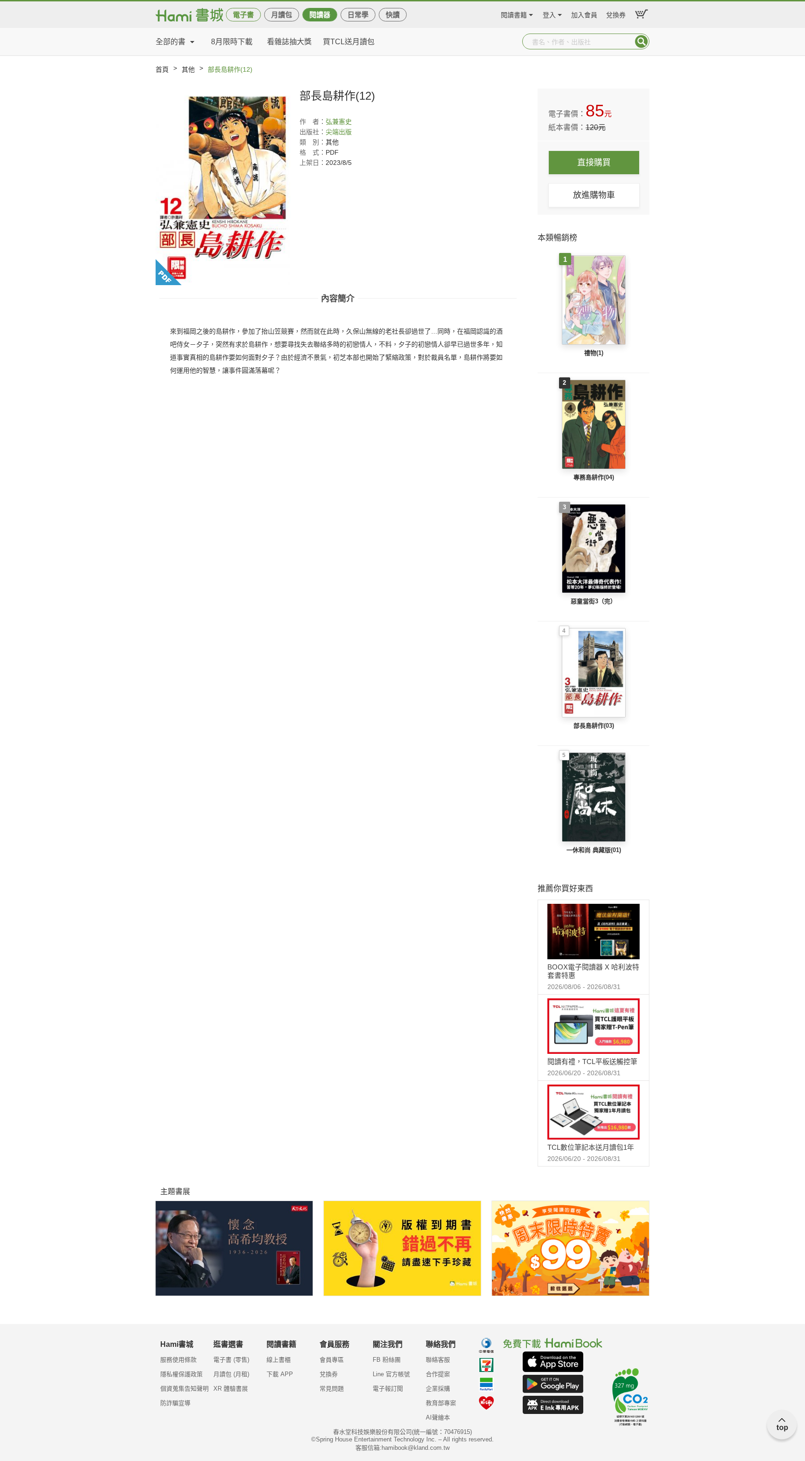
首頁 (162, 69)
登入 (549, 13)
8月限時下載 (231, 42)
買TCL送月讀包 (349, 42)
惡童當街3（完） (593, 601)
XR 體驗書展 (230, 1388)
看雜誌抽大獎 (289, 42)
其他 (188, 69)
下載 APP (279, 1374)
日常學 (358, 15)
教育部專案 (441, 1403)
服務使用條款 (178, 1359)
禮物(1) (593, 352)
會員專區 (332, 1359)
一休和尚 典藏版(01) (593, 850)
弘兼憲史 (339, 121)
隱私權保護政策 (181, 1374)
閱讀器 (319, 15)
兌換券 (616, 13)
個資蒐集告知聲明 (184, 1388)
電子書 (243, 15)
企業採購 (438, 1388)
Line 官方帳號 (391, 1374)
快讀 (393, 15)
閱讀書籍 (514, 13)
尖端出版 (339, 132)
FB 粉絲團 (387, 1359)
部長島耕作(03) (593, 725)
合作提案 (438, 1374)
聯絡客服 (438, 1359)
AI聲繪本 (438, 1417)
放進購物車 (594, 195)
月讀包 (281, 15)
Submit (641, 41)
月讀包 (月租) (231, 1374)
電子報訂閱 (388, 1388)
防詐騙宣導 (175, 1403)
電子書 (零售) (231, 1359)
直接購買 (594, 162)
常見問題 (332, 1388)
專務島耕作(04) (593, 477)
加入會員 (584, 13)
